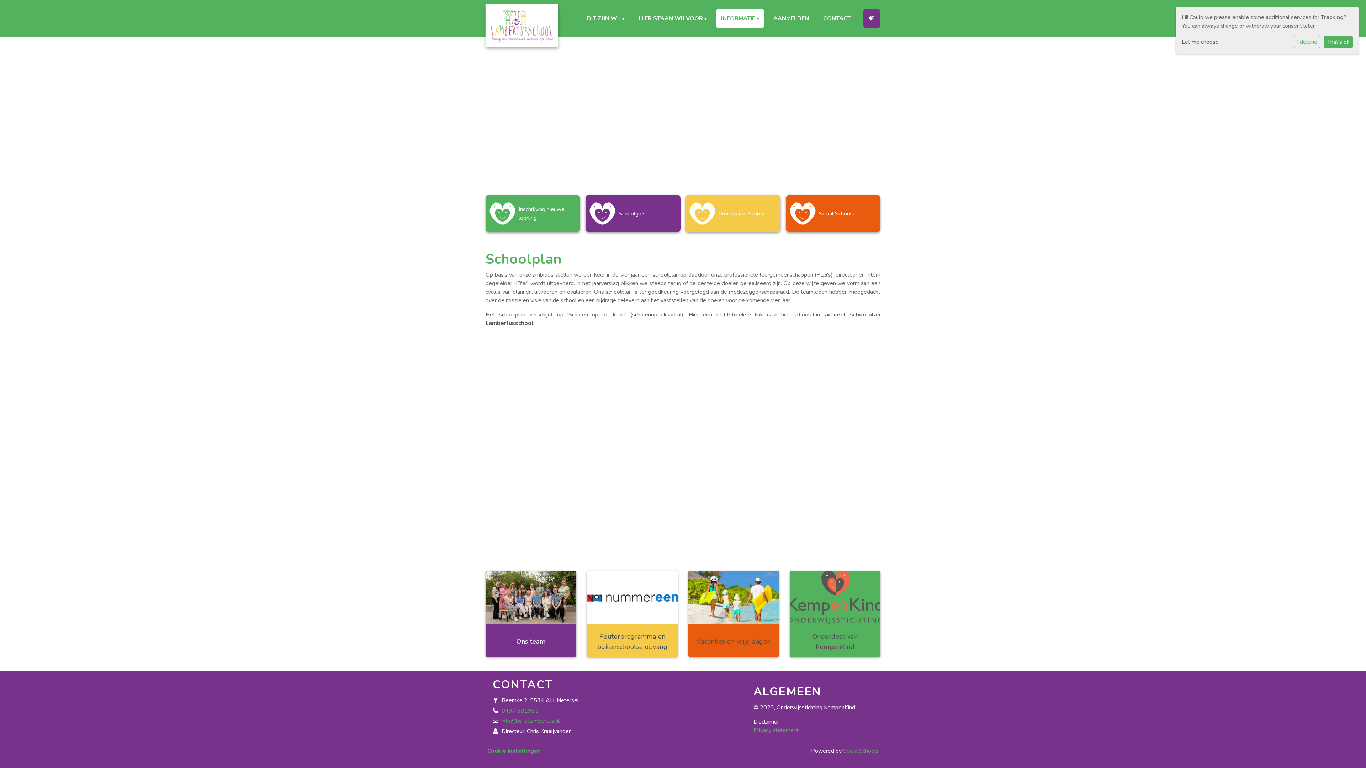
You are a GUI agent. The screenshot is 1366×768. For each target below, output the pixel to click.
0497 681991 (520, 711)
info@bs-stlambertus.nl (531, 721)
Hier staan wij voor (671, 20)
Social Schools (861, 751)
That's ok (1338, 42)
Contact (837, 20)
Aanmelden (791, 20)
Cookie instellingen (514, 751)
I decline (1307, 42)
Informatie (739, 20)
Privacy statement (776, 730)
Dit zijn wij (604, 20)
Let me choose (1200, 42)
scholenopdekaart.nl (657, 315)
